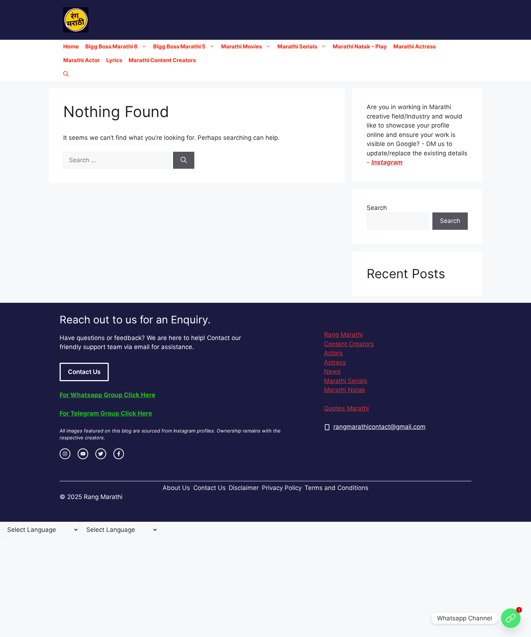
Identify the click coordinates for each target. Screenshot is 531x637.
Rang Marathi (343, 334)
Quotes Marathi (346, 408)
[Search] (183, 160)
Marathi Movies (241, 46)
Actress (335, 362)
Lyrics (114, 60)
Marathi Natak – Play (360, 46)
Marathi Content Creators (162, 60)
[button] (66, 74)
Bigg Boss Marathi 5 (179, 46)
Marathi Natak (344, 389)
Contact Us (84, 371)
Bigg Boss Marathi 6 (111, 46)
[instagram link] (65, 453)
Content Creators (349, 344)
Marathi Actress (414, 46)
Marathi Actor (81, 60)
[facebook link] (118, 453)
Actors (333, 353)
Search (377, 207)
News (332, 371)
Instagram (387, 162)
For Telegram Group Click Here (106, 413)
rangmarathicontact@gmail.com (379, 426)
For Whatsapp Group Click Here (107, 395)
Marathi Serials (297, 46)
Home (71, 46)
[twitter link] (100, 453)
